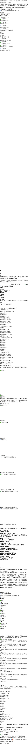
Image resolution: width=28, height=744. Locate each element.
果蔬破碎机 (2, 349)
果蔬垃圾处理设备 (4, 329)
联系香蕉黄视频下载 (5, 50)
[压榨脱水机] (11, 446)
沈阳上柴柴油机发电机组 (6, 687)
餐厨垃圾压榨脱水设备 (5, 319)
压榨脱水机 (2, 455)
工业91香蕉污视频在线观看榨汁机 (8, 507)
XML (1, 723)
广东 (11, 736)
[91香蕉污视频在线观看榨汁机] (11, 464)
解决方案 (2, 35)
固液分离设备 (11, 281)
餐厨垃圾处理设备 (4, 316)
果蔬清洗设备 (3, 342)
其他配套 (2, 328)
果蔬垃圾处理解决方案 (5, 354)
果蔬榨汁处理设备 (4, 339)
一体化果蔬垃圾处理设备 (6, 337)
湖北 (21, 736)
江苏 (9, 736)
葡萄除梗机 (2, 344)
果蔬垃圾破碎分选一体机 (6, 334)
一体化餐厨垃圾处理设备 (6, 326)
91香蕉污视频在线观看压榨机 (7, 311)
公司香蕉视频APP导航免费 (6, 718)
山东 (14, 736)
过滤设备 (2, 705)
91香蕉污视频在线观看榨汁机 (7, 472)
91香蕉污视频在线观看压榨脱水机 (8, 524)
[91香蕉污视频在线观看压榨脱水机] (11, 515)
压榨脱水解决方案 (4, 352)
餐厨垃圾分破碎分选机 (5, 323)
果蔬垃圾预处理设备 (5, 331)
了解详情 (2, 403)
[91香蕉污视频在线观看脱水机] (11, 481)
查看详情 (2, 592)
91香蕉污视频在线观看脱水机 (20, 5)
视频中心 (2, 32)
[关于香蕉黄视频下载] (5, 593)
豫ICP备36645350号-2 (5, 739)
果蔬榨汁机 (2, 397)
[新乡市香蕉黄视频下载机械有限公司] (9, 10)
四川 (16, 736)
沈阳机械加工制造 (22, 687)
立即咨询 (9, 304)
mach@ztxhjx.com (7, 365)
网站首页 (2, 12)
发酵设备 (2, 711)
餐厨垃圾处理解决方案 (5, 355)
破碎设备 (2, 703)
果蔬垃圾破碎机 (4, 336)
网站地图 (2, 721)
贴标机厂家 (15, 687)
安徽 (24, 736)
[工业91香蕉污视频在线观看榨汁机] (11, 498)
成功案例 (2, 33)
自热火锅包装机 (7, 688)
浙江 (6, 736)
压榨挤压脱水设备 (4, 309)
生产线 (1, 710)
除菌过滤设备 (3, 347)
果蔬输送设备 (3, 346)
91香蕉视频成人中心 (5, 15)
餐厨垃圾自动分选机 (5, 321)
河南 (19, 736)
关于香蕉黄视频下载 (5, 14)
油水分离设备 (3, 708)
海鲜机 (1, 688)
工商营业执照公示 (17, 739)
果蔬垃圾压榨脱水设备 (5, 332)
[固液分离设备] (11, 429)
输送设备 (2, 706)
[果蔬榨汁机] (1, 395)
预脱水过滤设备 (4, 314)
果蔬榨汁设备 (3, 341)
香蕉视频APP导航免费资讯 (6, 30)
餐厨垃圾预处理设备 (5, 318)
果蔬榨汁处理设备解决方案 (6, 357)
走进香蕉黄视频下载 (5, 714)
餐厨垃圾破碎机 (4, 324)
